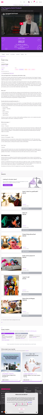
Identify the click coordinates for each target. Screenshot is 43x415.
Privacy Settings (4, 408)
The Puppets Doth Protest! (11, 8)
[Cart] (31, 2)
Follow (21, 46)
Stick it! (24, 213)
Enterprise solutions (38, 393)
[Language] (29, 2)
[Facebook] (1, 393)
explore (27, 350)
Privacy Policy (3, 405)
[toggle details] (20, 381)
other (29, 69)
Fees (36, 389)
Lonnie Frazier (5, 9)
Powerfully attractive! (29, 234)
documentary (21, 69)
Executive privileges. (28, 298)
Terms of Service (4, 407)
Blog (25, 392)
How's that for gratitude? (30, 191)
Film (2, 69)
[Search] (21, 2)
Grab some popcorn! (28, 255)
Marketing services (38, 390)
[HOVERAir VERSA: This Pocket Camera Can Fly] (32, 362)
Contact (25, 389)
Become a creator (38, 392)
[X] (3, 393)
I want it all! (25, 277)
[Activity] (34, 2)
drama (26, 69)
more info (3, 65)
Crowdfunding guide (27, 390)
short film (33, 69)
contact (6, 65)
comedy (16, 69)
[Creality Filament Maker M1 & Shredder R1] (11, 362)
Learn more (4, 338)
